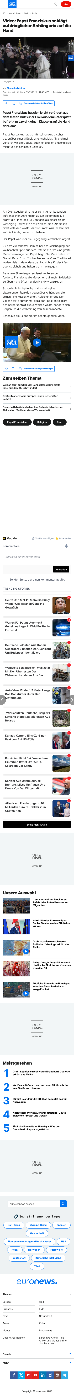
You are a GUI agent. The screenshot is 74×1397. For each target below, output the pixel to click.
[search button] (63, 1203)
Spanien (61, 1225)
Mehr (6, 1363)
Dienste (7, 1354)
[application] (37, 58)
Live (66, 4)
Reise (6, 1323)
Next (5, 1316)
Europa (7, 1301)
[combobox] (37, 1203)
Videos (6, 1330)
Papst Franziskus (17, 421)
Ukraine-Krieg (38, 1225)
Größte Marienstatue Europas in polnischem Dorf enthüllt (30, 398)
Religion (42, 421)
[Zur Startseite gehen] (12, 4)
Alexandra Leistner (16, 88)
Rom (59, 421)
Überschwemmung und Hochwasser (29, 1241)
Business (8, 1309)
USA (63, 1241)
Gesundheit (37, 1233)
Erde (41, 1309)
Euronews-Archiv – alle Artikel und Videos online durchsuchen (53, 1340)
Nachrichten (14, 13)
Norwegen (34, 1249)
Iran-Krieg (14, 1225)
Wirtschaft (19, 1258)
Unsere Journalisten (14, 1337)
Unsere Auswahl (19, 892)
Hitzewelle (56, 1249)
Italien (35, 13)
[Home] (4, 13)
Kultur (42, 1323)
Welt (26, 13)
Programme (45, 1330)
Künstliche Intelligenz (48, 1258)
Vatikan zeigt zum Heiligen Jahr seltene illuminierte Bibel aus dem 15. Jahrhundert (31, 386)
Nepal (15, 1249)
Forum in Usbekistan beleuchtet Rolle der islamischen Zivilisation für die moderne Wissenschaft (33, 409)
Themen (7, 1294)
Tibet (37, 1266)
